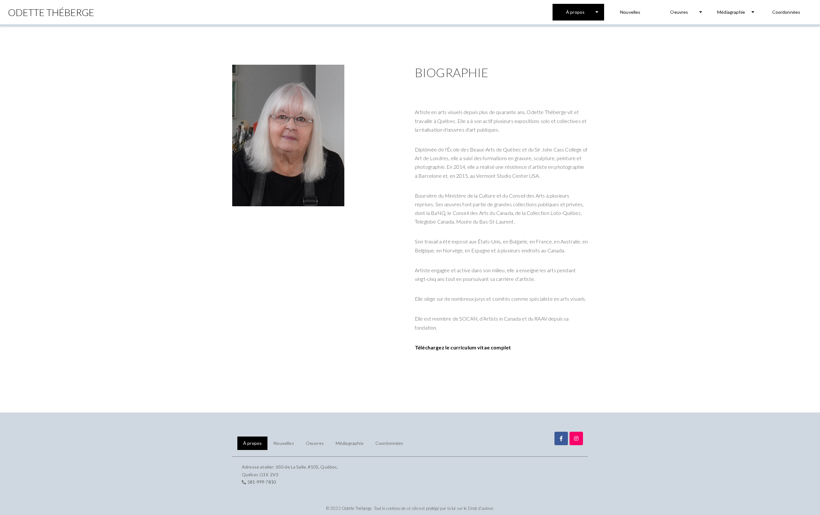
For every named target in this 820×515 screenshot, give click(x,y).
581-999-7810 (261, 482)
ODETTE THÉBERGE (51, 12)
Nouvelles (630, 12)
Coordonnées (786, 12)
